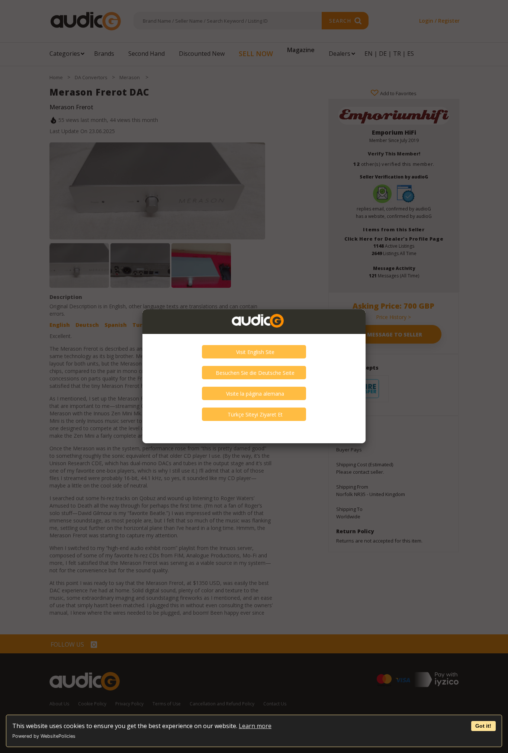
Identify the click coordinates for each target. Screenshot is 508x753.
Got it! (483, 726)
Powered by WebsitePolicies (43, 736)
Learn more (255, 726)
